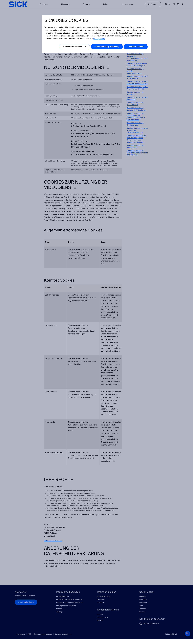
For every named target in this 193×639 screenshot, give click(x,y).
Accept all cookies (135, 46)
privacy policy (99, 38)
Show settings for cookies (74, 46)
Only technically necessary (106, 46)
